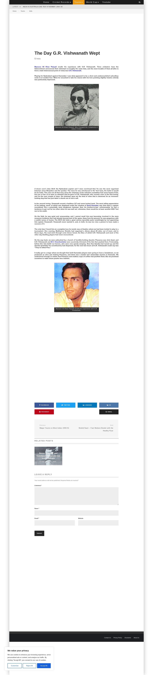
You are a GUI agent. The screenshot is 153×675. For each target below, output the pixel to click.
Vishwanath (76, 70)
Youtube (106, 2)
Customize (14, 666)
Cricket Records (61, 2)
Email (36, 518)
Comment (38, 485)
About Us (136, 637)
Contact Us (107, 637)
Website (80, 518)
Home (46, 2)
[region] (29, 659)
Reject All (29, 666)
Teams (77, 2)
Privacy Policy (117, 637)
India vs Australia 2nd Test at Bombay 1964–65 (43, 7)
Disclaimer (128, 637)
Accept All (43, 666)
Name (36, 508)
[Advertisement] (76, 30)
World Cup (91, 2)
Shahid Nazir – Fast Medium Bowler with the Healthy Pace (96, 428)
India (39, 59)
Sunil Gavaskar (92, 205)
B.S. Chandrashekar (58, 242)
